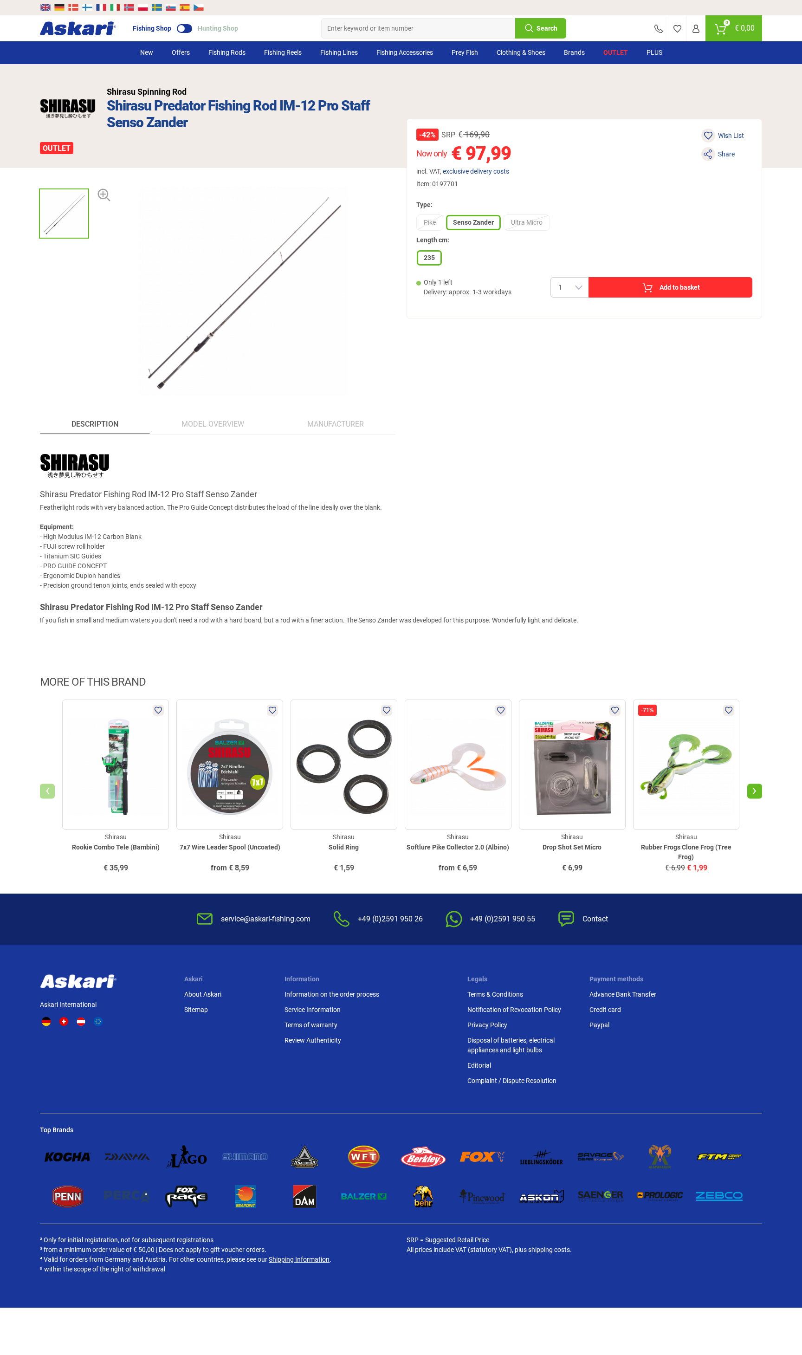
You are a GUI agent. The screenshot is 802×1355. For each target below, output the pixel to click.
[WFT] (364, 1156)
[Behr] (423, 1196)
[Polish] (143, 7)
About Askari (202, 994)
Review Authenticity (313, 1040)
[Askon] (541, 1196)
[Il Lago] (186, 1156)
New (146, 52)
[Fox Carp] (482, 1156)
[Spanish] (185, 7)
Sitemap (196, 1009)
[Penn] (68, 1196)
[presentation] (64, 180)
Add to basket (680, 287)
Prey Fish (465, 52)
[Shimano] (245, 1156)
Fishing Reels (283, 52)
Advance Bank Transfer (622, 994)
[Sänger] (601, 1196)
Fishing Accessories (404, 52)
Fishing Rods (227, 52)
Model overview (212, 424)
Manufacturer (335, 424)
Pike (430, 222)
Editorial (479, 1065)
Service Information (313, 1009)
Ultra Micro (527, 222)
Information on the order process (332, 994)
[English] (46, 7)
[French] (101, 7)
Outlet (615, 52)
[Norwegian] (129, 7)
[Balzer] (364, 1196)
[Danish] (73, 7)
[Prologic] (660, 1196)
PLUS (654, 52)
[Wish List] (677, 28)
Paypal (599, 1025)
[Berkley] (423, 1156)
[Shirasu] (68, 109)
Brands (574, 52)
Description (94, 424)
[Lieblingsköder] (541, 1156)
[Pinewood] (482, 1196)
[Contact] (658, 28)
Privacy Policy (487, 1025)
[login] (696, 28)
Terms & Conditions (495, 994)
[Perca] (127, 1196)
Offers (181, 52)
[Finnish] (87, 7)
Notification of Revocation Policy (514, 1009)
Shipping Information (299, 1259)
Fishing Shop (152, 28)
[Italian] (115, 7)
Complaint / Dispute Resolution (511, 1080)
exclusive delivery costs (476, 171)
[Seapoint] (245, 1196)
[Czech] (198, 7)
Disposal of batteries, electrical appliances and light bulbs (511, 1045)
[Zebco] (719, 1196)
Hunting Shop (218, 28)
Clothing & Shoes (521, 52)
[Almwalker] (660, 1156)
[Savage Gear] (601, 1156)
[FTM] (719, 1156)
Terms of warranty (311, 1025)
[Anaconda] (305, 1156)
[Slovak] (171, 7)
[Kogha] (68, 1156)
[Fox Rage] (186, 1196)
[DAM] (305, 1196)
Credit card (605, 1009)
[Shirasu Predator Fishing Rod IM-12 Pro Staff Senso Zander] (64, 213)
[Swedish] (157, 7)
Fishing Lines (339, 52)
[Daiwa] (127, 1156)
